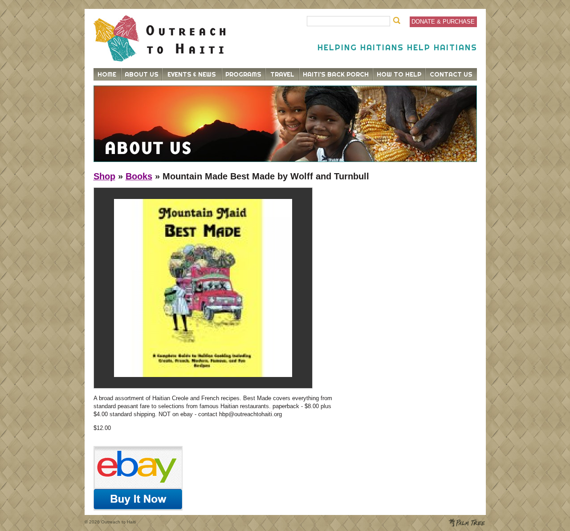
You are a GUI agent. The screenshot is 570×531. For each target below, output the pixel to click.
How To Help (399, 74)
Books (139, 176)
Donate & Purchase (443, 21)
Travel (282, 74)
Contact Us (451, 74)
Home (107, 74)
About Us (142, 74)
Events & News (191, 74)
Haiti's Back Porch (336, 74)
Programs (243, 74)
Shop (104, 176)
